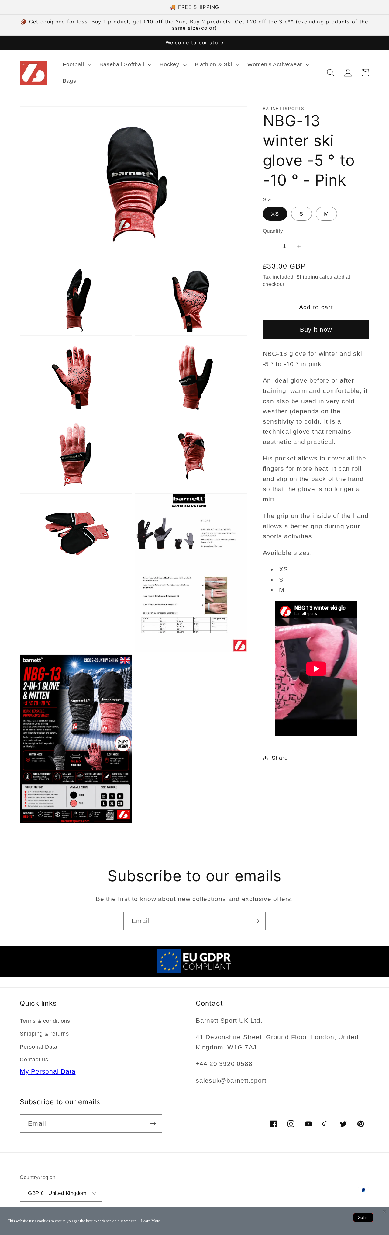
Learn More (150, 1221)
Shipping (307, 276)
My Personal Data (47, 1071)
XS (275, 213)
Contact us (34, 1059)
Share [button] (279, 758)
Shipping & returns (44, 1034)
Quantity (273, 231)
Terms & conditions (45, 1021)
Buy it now (316, 329)
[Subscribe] (256, 921)
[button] (76, 65)
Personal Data (38, 1047)
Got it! (363, 1217)
